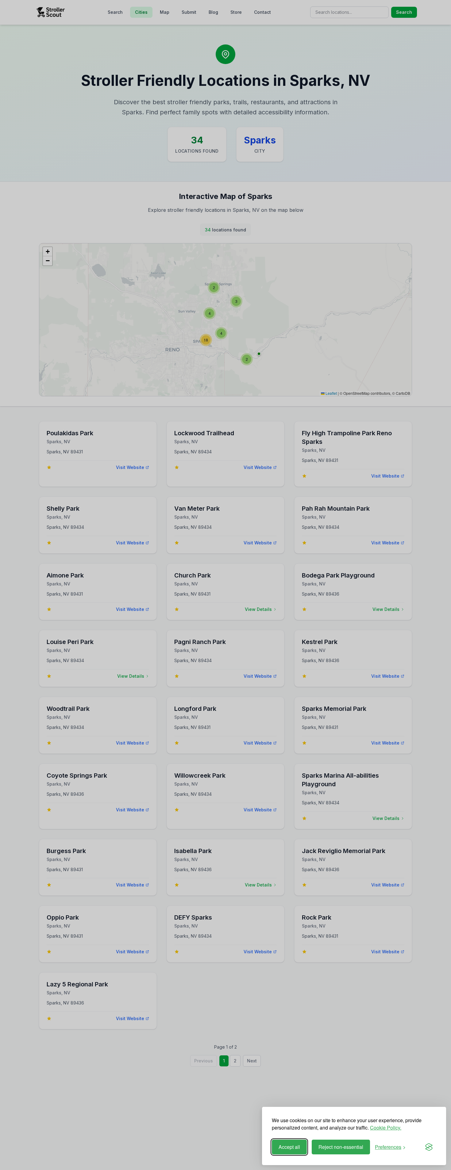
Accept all (289, 1146)
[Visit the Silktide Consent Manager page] (429, 1147)
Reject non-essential (340, 1146)
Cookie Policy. (385, 1127)
